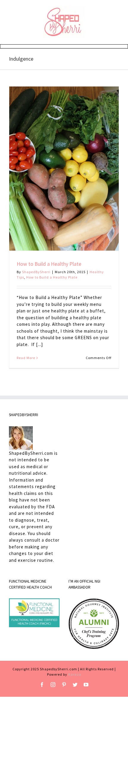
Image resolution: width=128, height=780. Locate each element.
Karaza (74, 674)
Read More (26, 358)
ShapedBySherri (36, 272)
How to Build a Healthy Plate (49, 263)
